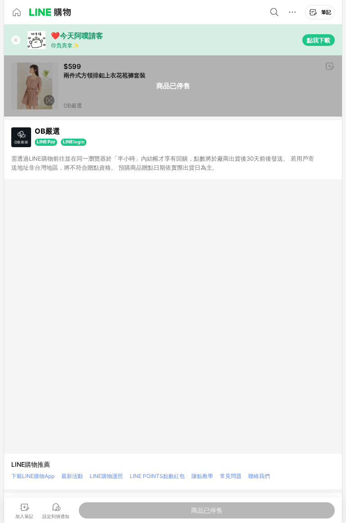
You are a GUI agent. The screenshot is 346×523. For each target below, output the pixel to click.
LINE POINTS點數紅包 (157, 476)
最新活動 (72, 476)
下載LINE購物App (33, 476)
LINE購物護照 (106, 476)
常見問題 (230, 476)
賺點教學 (202, 476)
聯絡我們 (259, 476)
